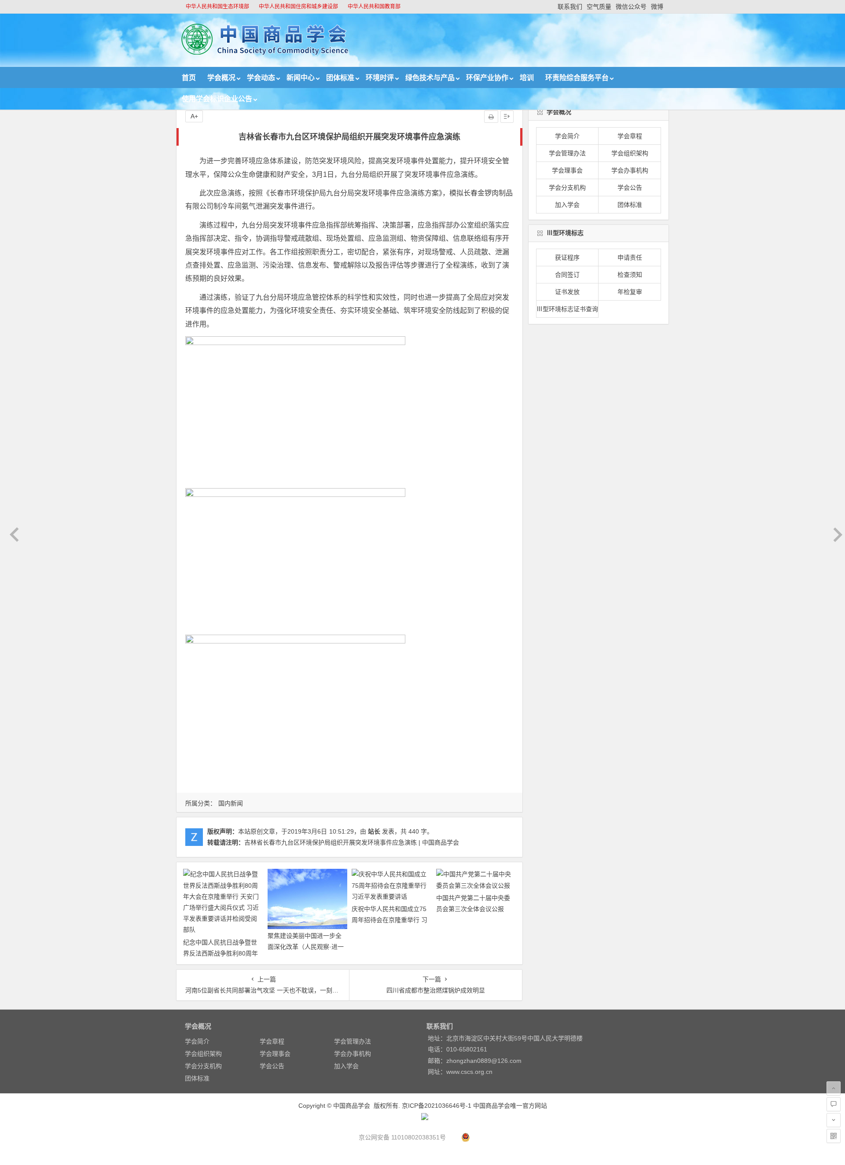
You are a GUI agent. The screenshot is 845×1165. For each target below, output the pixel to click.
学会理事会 (567, 170)
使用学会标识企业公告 (217, 99)
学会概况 (221, 77)
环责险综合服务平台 (577, 77)
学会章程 (629, 136)
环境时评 (380, 77)
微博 (657, 6)
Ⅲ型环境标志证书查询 (567, 308)
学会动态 (261, 77)
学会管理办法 (567, 153)
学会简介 (567, 136)
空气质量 (599, 6)
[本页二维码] (834, 1136)
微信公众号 (631, 6)
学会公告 (629, 187)
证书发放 (567, 291)
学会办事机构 (629, 170)
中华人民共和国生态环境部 (217, 7)
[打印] (491, 116)
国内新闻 (230, 803)
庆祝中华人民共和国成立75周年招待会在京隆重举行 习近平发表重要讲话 (389, 919)
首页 (189, 77)
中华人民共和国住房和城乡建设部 (298, 7)
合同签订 (567, 274)
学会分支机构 (567, 187)
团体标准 (340, 77)
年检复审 (629, 291)
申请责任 (629, 257)
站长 (374, 831)
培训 (527, 77)
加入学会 (567, 204)
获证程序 (567, 257)
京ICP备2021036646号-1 (436, 1105)
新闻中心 (301, 77)
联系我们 (570, 6)
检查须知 (629, 274)
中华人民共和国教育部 (374, 7)
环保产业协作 (487, 77)
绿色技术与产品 (430, 77)
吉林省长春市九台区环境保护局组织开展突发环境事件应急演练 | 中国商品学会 (351, 842)
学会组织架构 (629, 153)
